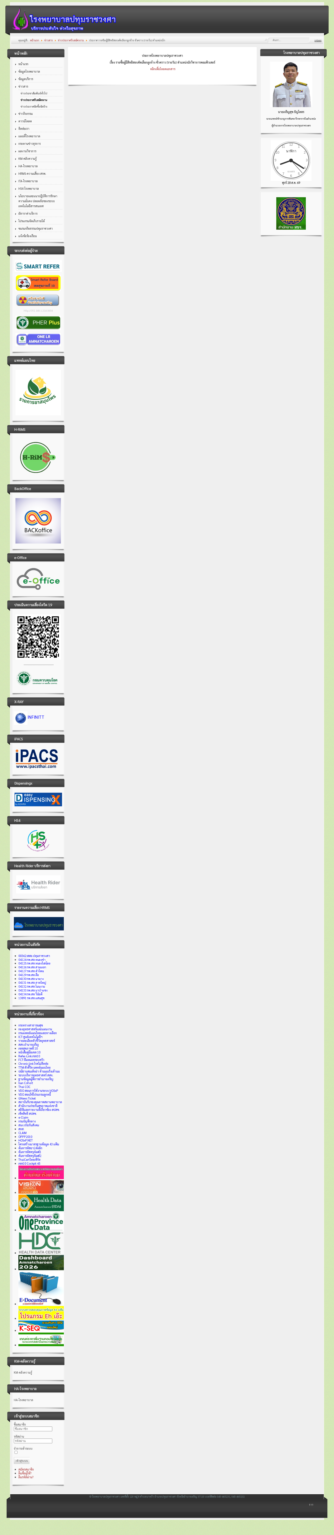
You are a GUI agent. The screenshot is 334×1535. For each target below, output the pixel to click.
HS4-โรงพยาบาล (28, 188)
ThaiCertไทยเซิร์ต (29, 1159)
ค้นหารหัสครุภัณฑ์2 (29, 1156)
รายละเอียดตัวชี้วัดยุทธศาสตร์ (36, 1041)
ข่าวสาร (23, 86)
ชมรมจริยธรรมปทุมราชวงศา (35, 228)
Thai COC (24, 1087)
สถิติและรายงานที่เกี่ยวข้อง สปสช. (39, 1110)
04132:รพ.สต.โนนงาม (31, 986)
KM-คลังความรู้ (27, 158)
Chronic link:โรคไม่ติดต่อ (33, 1063)
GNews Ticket (27, 1098)
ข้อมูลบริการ (25, 79)
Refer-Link (29, 1056)
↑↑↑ (311, 1504)
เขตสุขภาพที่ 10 (28, 1048)
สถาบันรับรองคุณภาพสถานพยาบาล (40, 1102)
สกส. (21, 1129)
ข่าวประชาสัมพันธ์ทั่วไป (34, 93)
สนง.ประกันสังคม (28, 1125)
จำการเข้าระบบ (23, 1448)
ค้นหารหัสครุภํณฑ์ (29, 1152)
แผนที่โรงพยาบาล (29, 136)
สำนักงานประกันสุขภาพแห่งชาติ (37, 1106)
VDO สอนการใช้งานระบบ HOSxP (38, 1090)
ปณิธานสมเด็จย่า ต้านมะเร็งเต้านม (39, 1071)
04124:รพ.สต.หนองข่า (31, 960)
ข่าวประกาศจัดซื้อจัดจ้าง (34, 106)
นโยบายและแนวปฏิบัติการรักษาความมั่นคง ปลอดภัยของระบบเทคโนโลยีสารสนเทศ (37, 201)
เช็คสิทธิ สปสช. (27, 1113)
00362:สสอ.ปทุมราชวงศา (34, 956)
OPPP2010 (25, 1137)
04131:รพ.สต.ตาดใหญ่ (32, 982)
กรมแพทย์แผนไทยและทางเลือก (37, 1033)
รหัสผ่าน (19, 1436)
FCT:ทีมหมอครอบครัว (31, 1060)
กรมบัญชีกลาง (27, 1121)
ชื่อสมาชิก (20, 1424)
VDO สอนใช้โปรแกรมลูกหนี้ (34, 1094)
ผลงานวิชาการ (27, 151)
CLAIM (22, 1133)
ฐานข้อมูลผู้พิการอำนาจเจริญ (35, 1079)
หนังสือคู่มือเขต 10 (29, 1052)
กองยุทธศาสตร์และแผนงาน (35, 1029)
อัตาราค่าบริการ (27, 213)
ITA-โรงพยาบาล (28, 181)
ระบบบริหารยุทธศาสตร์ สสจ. (35, 1075)
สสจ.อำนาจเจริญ (28, 1044)
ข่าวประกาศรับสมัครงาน (34, 100)
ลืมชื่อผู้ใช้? (24, 1473)
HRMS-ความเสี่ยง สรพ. (32, 173)
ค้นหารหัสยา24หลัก (30, 1148)
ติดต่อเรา (23, 128)
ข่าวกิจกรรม (25, 114)
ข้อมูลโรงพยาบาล (29, 71)
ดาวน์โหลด (25, 121)
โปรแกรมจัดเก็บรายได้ (31, 221)
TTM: (34, 1067)
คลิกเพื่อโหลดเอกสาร (162, 69)
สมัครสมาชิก (26, 1469)
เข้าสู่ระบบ (22, 1460)
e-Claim (23, 1117)
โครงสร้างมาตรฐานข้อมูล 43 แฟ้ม (38, 1144)
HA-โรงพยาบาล (28, 166)
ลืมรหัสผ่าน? (25, 1477)
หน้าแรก (23, 64)
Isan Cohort (25, 1083)
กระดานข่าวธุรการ (29, 143)
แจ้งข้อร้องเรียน (27, 236)
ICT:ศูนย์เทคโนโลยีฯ (30, 1037)
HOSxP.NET (25, 1140)
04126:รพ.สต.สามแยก (32, 967)
